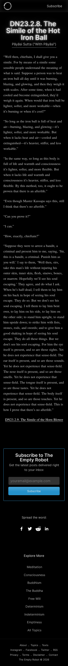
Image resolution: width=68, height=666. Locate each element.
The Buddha (34, 591)
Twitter (45, 649)
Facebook (31, 649)
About (23, 645)
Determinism (34, 606)
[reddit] (38, 529)
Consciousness (34, 575)
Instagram (16, 649)
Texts (45, 645)
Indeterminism (34, 614)
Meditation (34, 567)
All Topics (34, 630)
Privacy (14, 654)
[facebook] (21, 529)
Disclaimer (39, 654)
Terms (25, 654)
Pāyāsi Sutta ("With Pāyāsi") (34, 44)
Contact (53, 654)
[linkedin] (46, 529)
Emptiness (34, 622)
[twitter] (30, 529)
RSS (55, 649)
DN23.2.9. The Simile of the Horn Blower (34, 419)
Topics (34, 645)
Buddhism (34, 583)
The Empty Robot (29, 659)
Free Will (34, 599)
